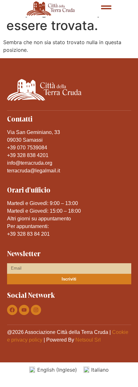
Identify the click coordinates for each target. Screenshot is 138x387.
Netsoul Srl (88, 340)
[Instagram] (36, 310)
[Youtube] (24, 310)
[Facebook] (12, 310)
